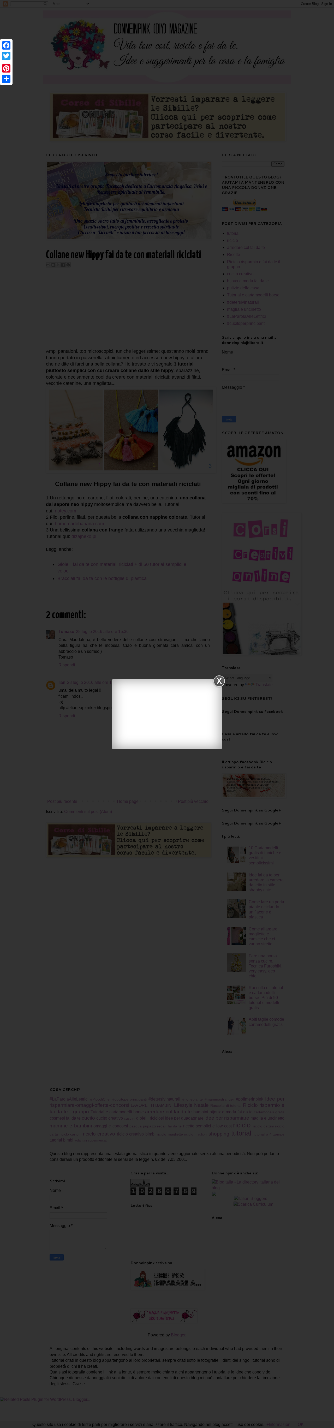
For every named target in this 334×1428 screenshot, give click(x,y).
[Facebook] (6, 45)
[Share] (6, 79)
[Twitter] (6, 56)
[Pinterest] (6, 68)
